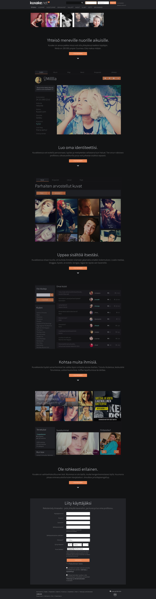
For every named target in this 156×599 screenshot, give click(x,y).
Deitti (90, 7)
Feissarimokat (39, 596)
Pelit (52, 596)
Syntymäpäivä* (59, 544)
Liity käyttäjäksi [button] (78, 53)
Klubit (84, 7)
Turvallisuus (63, 591)
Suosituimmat (50, 7)
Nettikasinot (47, 596)
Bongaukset (62, 7)
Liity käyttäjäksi (120, 3)
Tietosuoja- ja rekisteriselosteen (75, 579)
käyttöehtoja (70, 571)
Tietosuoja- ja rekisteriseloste (86, 591)
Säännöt (58, 591)
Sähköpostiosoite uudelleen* (55, 535)
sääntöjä (83, 570)
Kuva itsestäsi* (59, 549)
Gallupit (70, 7)
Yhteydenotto (52, 591)
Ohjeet (45, 591)
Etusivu (33, 7)
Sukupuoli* (60, 540)
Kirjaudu (112, 3)
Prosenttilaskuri (58, 596)
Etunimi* (61, 518)
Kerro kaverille (39, 591)
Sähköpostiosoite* (58, 527)
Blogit (77, 7)
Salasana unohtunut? (121, 5)
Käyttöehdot (70, 591)
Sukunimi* (61, 523)
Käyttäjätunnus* (59, 514)
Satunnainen (98, 7)
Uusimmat (41, 7)
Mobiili (76, 591)
